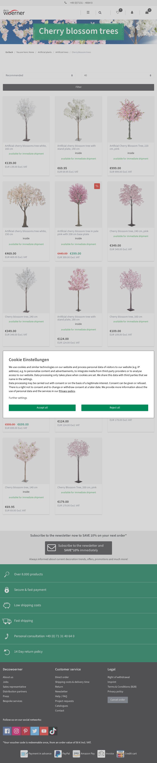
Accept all (42, 408)
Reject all (115, 408)
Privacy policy (67, 391)
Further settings (18, 398)
